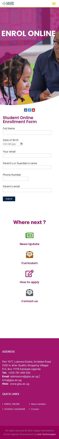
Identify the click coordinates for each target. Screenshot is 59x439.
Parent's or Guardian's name (20, 163)
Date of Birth (11, 140)
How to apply (29, 282)
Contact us (29, 301)
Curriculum (29, 263)
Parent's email (11, 186)
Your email (9, 151)
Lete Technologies (46, 434)
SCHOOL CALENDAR (14, 409)
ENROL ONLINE (12, 404)
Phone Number (12, 174)
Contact (35, 409)
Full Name (9, 128)
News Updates (38, 404)
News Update (29, 244)
